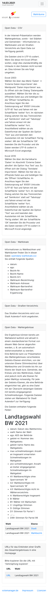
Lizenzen (41, 590)
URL (8, 575)
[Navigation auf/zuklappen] (42, 3)
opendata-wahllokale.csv (24, 255)
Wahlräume (38, 14)
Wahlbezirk (36, 533)
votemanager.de (10, 590)
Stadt (34, 528)
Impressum (27, 590)
